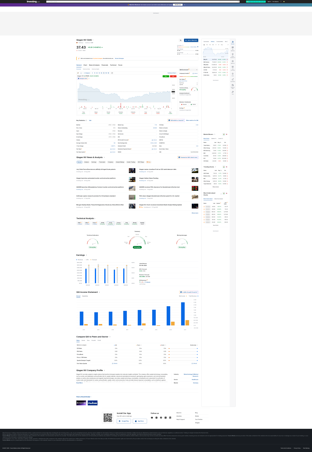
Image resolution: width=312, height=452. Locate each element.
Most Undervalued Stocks (209, 194)
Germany (195, 383)
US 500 (205, 69)
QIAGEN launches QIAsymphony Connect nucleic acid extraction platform (100, 187)
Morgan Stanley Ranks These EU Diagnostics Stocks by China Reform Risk (100, 205)
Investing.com (142, 171)
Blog (196, 412)
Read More (79, 383)
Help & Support (180, 419)
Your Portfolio (198, 419)
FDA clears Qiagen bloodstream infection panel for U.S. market (159, 196)
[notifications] (281, 1)
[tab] (79, 223)
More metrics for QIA (192, 120)
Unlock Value (193, 47)
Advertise (179, 416)
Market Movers (208, 134)
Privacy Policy (297, 448)
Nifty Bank (206, 64)
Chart (85, 65)
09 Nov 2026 (154, 143)
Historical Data (86, 69)
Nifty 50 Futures (207, 67)
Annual (78, 296)
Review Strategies (119, 58)
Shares (226, 41)
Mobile (197, 416)
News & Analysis (94, 65)
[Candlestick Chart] (78, 73)
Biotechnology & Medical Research (191, 375)
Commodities (219, 41)
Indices (212, 41)
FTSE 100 (206, 72)
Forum (120, 65)
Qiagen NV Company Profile (89, 370)
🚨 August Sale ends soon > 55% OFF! (256, 1)
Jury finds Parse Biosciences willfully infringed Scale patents (96, 169)
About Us (178, 412)
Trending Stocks (209, 167)
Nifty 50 (205, 59)
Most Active (206, 138)
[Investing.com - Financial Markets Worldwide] (33, 1)
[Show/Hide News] (112, 73)
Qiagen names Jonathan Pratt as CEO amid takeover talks (157, 169)
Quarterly (85, 296)
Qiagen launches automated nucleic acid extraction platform (96, 178)
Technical (113, 65)
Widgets (197, 422)
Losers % (220, 138)
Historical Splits (95, 69)
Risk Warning (306, 448)
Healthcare (195, 379)
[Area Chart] (81, 73)
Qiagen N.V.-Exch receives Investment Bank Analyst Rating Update (160, 205)
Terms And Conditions (286, 448)
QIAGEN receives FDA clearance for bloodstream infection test (159, 187)
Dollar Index (206, 75)
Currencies (206, 41)
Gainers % (213, 138)
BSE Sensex (206, 62)
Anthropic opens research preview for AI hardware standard (95, 196)
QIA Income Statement (87, 292)
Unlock (115, 363)
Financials (105, 65)
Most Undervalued (208, 198)
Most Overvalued (218, 198)
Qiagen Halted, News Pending (148, 178)
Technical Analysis (85, 218)
